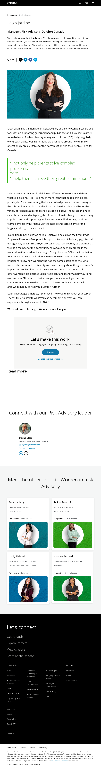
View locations (16, 649)
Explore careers (17, 643)
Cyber (9, 688)
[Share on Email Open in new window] (35, 60)
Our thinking (11, 719)
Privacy (32, 748)
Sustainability (51, 691)
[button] (80, 3)
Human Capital (52, 670)
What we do (11, 714)
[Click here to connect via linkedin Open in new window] (21, 453)
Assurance (11, 675)
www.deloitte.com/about (59, 761)
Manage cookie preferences (51, 359)
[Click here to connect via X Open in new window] (26, 453)
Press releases (71, 680)
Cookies (23, 748)
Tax (47, 696)
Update (50, 352)
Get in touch (15, 636)
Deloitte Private (13, 693)
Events (68, 675)
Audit (9, 670)
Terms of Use (11, 748)
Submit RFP (11, 724)
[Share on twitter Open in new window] (21, 60)
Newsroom (70, 670)
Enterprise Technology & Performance (32, 673)
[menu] (93, 3)
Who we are (11, 709)
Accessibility (42, 748)
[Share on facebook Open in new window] (30, 60)
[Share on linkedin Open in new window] (25, 60)
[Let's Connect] (86, 3)
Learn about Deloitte (20, 656)
